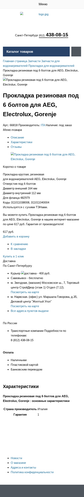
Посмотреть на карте (25, 292)
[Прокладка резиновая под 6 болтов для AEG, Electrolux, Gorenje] (46, 159)
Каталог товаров (19, 52)
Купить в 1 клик (13, 256)
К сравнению (19, 244)
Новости (16, 458)
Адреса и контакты (23, 467)
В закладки (18, 248)
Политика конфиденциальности (32, 472)
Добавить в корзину (16, 236)
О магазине (18, 462)
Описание (17, 137)
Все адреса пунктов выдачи (29, 310)
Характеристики (21, 142)
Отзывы (16, 146)
